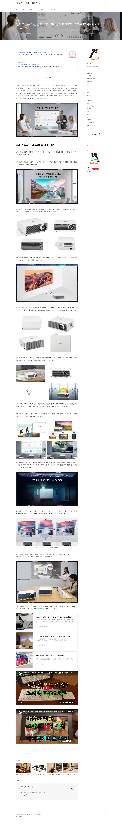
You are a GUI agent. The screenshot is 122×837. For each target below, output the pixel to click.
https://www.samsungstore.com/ (27, 50)
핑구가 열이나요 (91, 122)
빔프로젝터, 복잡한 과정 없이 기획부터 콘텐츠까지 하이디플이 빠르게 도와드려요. (41, 67)
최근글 (88, 145)
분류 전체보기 (90, 73)
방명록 (53, 9)
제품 (88, 111)
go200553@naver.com (92, 66)
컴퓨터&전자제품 (91, 78)
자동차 (88, 95)
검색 (100, 3)
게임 (88, 84)
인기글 (93, 145)
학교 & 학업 (90, 114)
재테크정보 (89, 100)
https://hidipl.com (23, 62)
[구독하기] (119, 418)
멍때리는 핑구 (90, 125)
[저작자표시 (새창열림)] (33, 754)
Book (88, 98)
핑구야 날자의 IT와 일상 (28, 3)
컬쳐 (88, 87)
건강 (88, 103)
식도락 (88, 89)
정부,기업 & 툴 (90, 106)
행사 (88, 117)
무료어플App (90, 81)
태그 (23, 9)
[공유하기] (22, 754)
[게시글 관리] (24, 754)
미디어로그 (33, 9)
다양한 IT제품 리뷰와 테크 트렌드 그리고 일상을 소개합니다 (33, 792)
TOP (104, 814)
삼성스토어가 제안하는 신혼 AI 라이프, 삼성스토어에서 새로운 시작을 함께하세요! (41, 55)
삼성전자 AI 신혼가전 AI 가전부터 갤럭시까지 (32, 52)
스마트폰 (89, 76)
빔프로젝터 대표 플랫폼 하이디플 (28, 65)
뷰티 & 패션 (90, 109)
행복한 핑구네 (90, 120)
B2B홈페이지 (40, 609)
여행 (88, 92)
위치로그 (43, 9)
